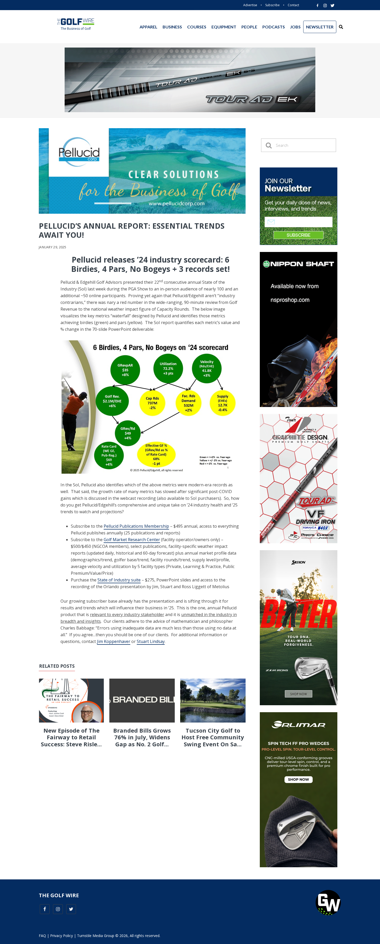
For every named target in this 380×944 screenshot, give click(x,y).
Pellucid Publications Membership (136, 526)
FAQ (42, 935)
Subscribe (272, 5)
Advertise (250, 5)
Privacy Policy (61, 935)
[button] (341, 27)
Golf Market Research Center (132, 539)
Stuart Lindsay (151, 641)
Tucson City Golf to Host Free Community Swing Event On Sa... (212, 737)
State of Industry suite (119, 580)
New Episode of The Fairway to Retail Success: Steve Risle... (71, 737)
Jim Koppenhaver (113, 641)
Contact (293, 5)
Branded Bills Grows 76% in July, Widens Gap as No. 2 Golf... (142, 737)
